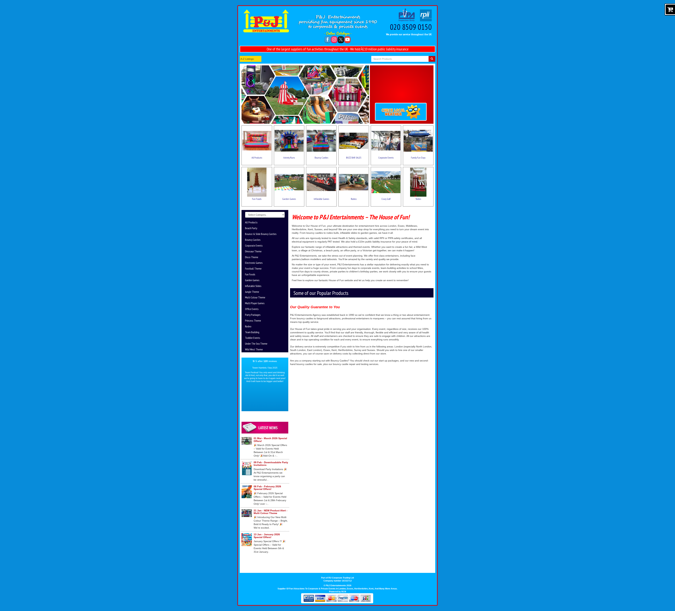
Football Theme (253, 268)
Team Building (252, 332)
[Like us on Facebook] (327, 39)
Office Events (252, 309)
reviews (270, 361)
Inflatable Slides (253, 286)
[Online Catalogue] (337, 34)
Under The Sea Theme (256, 343)
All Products (251, 222)
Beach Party (251, 228)
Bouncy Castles (253, 239)
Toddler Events (252, 338)
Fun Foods (250, 274)
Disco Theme (251, 257)
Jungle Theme (252, 291)
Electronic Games (254, 262)
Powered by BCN (337, 591)
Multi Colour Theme (255, 297)
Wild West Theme (254, 349)
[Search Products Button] (432, 59)
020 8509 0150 (411, 27)
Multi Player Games (255, 303)
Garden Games (252, 280)
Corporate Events (254, 245)
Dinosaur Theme (253, 251)
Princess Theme (253, 320)
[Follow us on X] (341, 39)
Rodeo (248, 326)
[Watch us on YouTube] (347, 39)
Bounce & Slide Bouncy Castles (261, 234)
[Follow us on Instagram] (334, 39)
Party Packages (253, 314)
